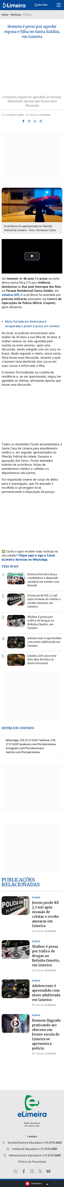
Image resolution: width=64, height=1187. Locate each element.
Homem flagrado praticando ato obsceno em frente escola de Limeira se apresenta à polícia (46, 1034)
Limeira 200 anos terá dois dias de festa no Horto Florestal (41, 659)
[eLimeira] (32, 1106)
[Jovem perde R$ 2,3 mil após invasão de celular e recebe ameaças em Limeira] (16, 600)
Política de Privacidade (32, 1161)
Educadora (36, 1183)
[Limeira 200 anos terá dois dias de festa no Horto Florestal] (16, 660)
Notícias (16, 14)
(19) (52, 1142)
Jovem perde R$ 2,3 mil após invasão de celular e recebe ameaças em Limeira (44, 601)
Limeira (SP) (10, 295)
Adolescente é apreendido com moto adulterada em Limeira (44, 641)
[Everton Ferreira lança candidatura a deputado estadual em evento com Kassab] (16, 578)
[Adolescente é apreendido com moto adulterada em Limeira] (16, 642)
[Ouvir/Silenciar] (58, 1184)
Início (5, 14)
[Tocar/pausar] (53, 1183)
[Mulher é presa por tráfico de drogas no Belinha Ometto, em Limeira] (16, 621)
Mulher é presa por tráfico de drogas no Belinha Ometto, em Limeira (46, 955)
